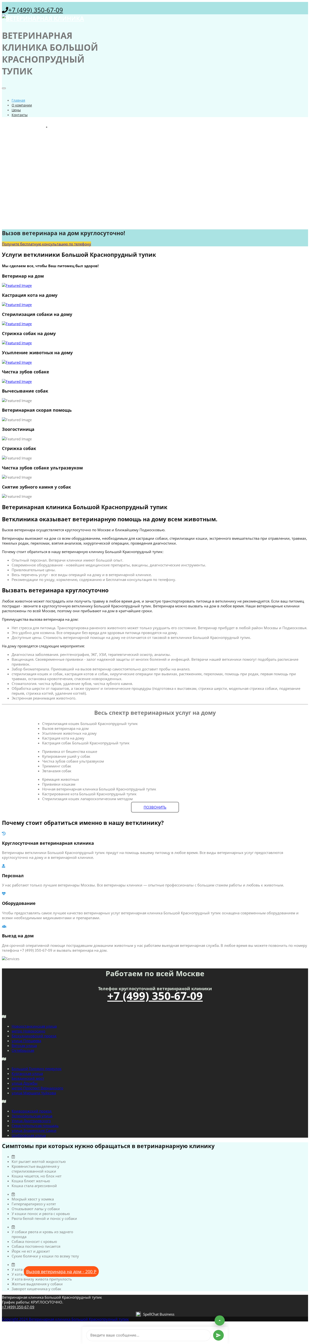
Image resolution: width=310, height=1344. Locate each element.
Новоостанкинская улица (34, 1026)
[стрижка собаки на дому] (155, 342)
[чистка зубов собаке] (155, 381)
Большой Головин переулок (37, 1068)
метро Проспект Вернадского (37, 1088)
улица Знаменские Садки (34, 1130)
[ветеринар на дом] (155, 285)
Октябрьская (23, 1050)
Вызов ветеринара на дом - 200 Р (61, 1271)
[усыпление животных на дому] (155, 362)
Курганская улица (27, 1073)
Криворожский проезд (32, 1111)
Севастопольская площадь (35, 1125)
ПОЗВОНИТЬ (155, 807)
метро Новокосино (28, 1031)
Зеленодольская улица (32, 1115)
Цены (16, 110)
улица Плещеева (26, 1040)
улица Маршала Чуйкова (34, 1092)
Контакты (20, 115)
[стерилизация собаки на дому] (155, 323)
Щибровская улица (29, 1135)
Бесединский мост (28, 1078)
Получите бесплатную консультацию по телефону (46, 243)
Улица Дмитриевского (31, 1120)
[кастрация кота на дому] (155, 304)
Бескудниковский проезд (34, 1035)
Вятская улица (24, 1045)
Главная (18, 100)
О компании (22, 105)
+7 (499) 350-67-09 (35, 10)
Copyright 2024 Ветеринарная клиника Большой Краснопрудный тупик (65, 1319)
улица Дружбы (25, 1083)
